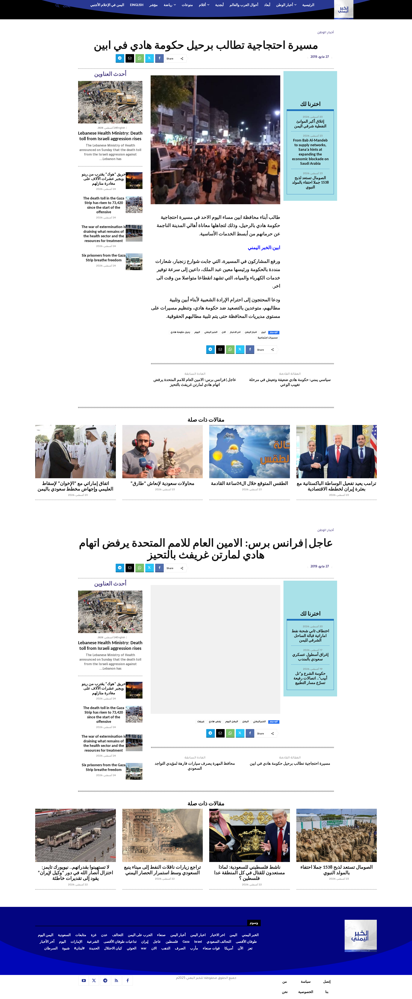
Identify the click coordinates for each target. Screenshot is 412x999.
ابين (263, 332)
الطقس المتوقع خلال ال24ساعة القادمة (249, 483)
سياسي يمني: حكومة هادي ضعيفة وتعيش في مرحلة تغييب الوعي (290, 382)
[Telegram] (120, 58)
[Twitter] (149, 58)
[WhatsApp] (139, 58)
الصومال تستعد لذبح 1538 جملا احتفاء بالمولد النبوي (310, 182)
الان (224, 332)
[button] (61, 5)
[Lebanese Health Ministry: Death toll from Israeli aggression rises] (110, 102)
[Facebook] (159, 58)
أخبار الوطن (325, 33)
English (121, 128)
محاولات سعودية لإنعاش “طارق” (162, 483)
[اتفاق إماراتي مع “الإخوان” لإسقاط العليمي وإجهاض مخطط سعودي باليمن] (75, 451)
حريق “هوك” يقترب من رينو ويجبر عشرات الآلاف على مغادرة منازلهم (104, 179)
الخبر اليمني (210, 332)
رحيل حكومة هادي (180, 332)
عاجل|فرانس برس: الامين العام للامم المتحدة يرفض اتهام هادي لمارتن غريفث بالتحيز (194, 382)
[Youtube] (84, 981)
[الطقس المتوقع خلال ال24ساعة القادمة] (249, 451)
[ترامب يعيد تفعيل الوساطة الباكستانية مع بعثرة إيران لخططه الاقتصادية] (336, 451)
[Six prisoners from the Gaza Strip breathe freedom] (134, 261)
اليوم (197, 332)
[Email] (130, 58)
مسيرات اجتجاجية (268, 338)
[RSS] (116, 981)
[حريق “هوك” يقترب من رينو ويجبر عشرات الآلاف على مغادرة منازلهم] (134, 180)
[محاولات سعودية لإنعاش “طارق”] (162, 451)
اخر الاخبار (235, 332)
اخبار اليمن (251, 332)
